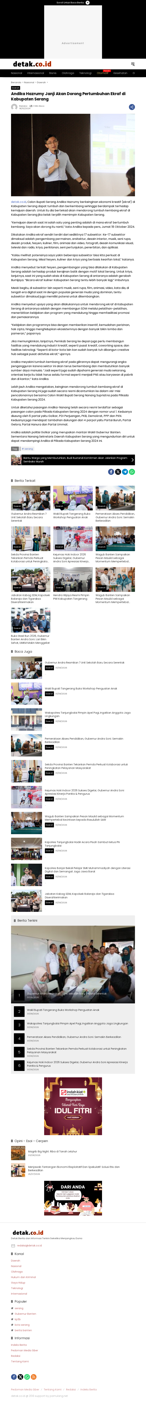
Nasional (16, 1266)
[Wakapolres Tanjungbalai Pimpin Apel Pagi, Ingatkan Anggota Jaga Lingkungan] (26, 719)
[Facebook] (111, 472)
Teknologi (17, 1288)
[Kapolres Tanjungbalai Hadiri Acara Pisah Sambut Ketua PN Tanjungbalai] (26, 849)
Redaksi (23, 106)
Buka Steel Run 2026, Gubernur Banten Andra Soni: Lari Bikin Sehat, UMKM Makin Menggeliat (30, 639)
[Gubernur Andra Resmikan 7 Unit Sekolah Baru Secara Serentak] (30, 498)
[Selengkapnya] (73, 1233)
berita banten (23, 1330)
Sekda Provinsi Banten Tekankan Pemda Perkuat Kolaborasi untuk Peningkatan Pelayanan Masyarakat (30, 558)
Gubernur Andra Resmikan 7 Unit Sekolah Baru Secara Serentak (28, 517)
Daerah (15, 87)
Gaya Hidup (18, 1282)
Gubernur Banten (25, 1314)
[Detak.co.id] (32, 64)
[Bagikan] (132, 107)
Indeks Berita (19, 1345)
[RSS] (33, 1377)
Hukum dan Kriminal (23, 1277)
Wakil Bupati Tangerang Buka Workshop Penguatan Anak (71, 515)
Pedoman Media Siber (24, 1350)
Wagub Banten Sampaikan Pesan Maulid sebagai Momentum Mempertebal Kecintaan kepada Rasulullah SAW (114, 558)
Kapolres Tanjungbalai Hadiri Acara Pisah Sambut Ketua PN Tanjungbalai (82, 843)
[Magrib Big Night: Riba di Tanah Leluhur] (18, 1153)
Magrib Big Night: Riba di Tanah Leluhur (52, 1151)
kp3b (18, 1319)
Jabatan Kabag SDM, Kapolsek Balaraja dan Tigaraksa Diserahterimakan (30, 599)
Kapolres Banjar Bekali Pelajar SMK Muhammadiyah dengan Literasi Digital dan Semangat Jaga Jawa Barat (87, 869)
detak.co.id (18, 202)
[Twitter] (118, 472)
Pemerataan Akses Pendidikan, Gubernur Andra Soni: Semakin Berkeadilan (115, 517)
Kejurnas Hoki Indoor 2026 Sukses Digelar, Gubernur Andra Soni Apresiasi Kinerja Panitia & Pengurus (70, 558)
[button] (133, 64)
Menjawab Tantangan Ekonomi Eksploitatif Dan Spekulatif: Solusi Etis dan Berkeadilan (74, 1168)
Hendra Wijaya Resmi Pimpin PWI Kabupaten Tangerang (71, 597)
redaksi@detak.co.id (29, 1245)
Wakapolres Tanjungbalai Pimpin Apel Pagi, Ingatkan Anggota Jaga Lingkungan (88, 714)
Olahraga (17, 1271)
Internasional (19, 1293)
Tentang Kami (20, 1361)
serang (29, 448)
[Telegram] (125, 472)
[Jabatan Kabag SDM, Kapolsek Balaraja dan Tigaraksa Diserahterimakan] (30, 579)
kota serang (22, 1325)
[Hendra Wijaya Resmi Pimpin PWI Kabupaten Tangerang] (73, 579)
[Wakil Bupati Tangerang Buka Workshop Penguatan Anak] (73, 498)
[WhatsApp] (132, 472)
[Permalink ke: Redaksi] (15, 107)
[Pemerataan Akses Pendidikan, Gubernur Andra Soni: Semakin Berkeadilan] (115, 498)
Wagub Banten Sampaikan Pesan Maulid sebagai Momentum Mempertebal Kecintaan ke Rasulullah (113, 599)
